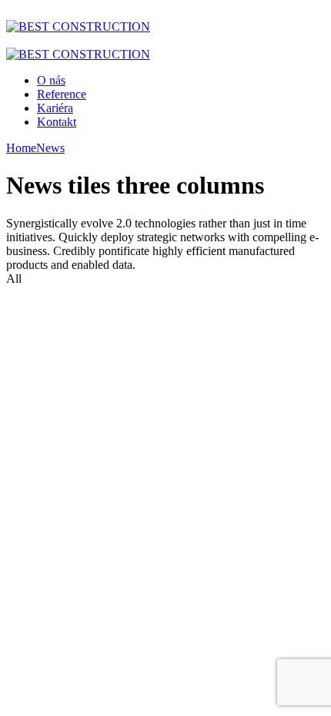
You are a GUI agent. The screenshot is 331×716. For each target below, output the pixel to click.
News (50, 147)
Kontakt (56, 121)
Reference (61, 94)
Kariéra (55, 107)
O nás (51, 80)
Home (21, 147)
